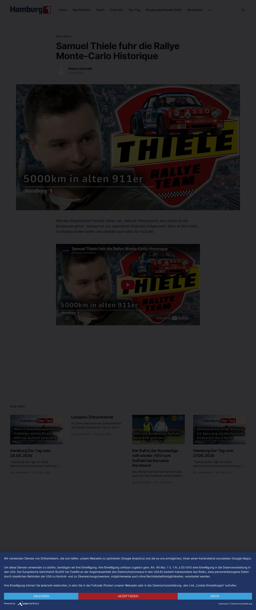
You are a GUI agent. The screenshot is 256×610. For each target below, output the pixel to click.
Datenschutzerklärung (241, 603)
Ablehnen (41, 596)
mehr (215, 596)
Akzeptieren (128, 596)
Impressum (223, 603)
